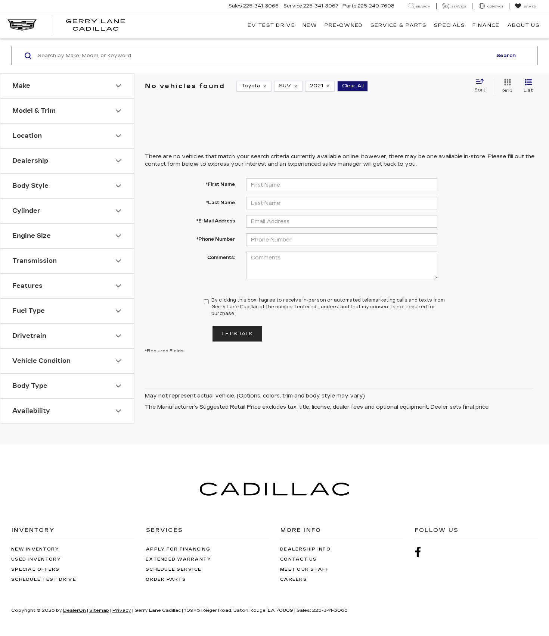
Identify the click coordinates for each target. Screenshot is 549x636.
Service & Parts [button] (398, 25)
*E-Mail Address (215, 221)
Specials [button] (449, 25)
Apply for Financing (178, 549)
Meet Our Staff (304, 569)
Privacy (121, 610)
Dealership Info (305, 549)
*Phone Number (215, 239)
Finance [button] (485, 25)
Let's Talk (237, 334)
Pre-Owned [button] (344, 25)
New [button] (310, 25)
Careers (293, 579)
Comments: (221, 257)
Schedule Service (173, 569)
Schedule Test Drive (43, 579)
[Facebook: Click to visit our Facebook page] (422, 552)
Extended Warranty (178, 559)
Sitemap (99, 610)
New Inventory (35, 549)
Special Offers (35, 569)
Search (506, 56)
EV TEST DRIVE (271, 25)
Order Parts (166, 579)
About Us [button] (523, 25)
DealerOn (74, 610)
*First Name (220, 184)
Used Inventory (36, 559)
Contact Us (298, 559)
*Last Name (220, 202)
